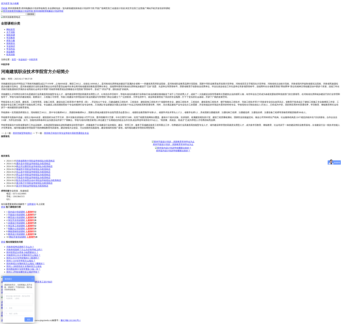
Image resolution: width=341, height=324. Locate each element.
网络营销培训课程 (16, 231)
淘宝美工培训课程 (16, 226)
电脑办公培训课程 (16, 228)
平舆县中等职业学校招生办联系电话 (33, 177)
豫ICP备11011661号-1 (71, 320)
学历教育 (10, 38)
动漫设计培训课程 (16, 223)
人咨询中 (30, 212)
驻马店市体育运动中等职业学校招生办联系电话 (38, 180)
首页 (14, 59)
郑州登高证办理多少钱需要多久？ (22, 252)
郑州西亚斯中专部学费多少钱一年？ (23, 269)
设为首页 (5, 3)
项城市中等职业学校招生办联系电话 (33, 169)
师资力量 (10, 40)
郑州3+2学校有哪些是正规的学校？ (23, 272)
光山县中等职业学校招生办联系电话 (33, 172)
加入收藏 (14, 3)
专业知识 (10, 46)
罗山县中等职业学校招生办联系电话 (33, 175)
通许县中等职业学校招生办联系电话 (33, 163)
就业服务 (10, 52)
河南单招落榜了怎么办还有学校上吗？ (24, 249)
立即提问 (31, 204)
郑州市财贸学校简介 (22, 133)
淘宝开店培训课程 (16, 220)
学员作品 (10, 49)
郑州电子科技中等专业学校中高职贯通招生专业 (66, 133)
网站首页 (10, 29)
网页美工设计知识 (43, 282)
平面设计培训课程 (16, 215)
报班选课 (10, 35)
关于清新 (10, 32)
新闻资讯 (10, 43)
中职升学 (33, 59)
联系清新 (10, 54)
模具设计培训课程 (16, 234)
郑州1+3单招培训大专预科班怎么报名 (24, 266)
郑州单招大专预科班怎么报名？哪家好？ (25, 263)
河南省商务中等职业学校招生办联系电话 (35, 161)
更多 (3, 207)
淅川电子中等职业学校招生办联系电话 (34, 183)
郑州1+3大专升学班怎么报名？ (20, 261)
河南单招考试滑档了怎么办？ (20, 247)
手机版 (4, 8)
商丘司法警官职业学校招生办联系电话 (34, 166)
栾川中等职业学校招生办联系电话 (32, 186)
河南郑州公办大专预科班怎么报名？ (23, 255)
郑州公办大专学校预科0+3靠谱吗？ (23, 258)
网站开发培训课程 (17, 237)
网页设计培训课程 (16, 217)
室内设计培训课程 (16, 212)
